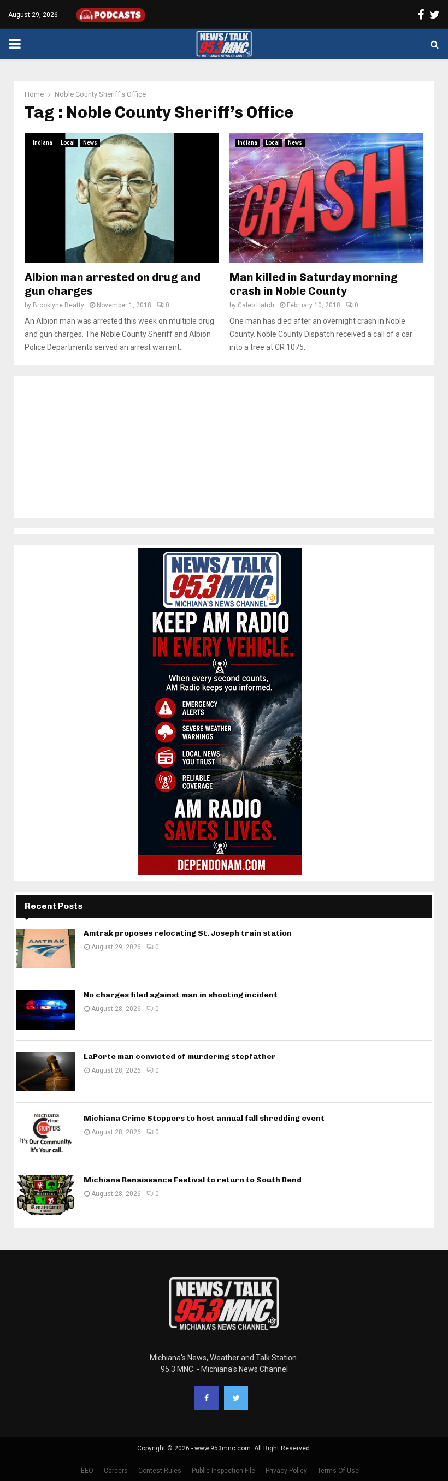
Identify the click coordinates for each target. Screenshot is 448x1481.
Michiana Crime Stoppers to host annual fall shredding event (204, 1118)
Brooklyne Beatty (58, 305)
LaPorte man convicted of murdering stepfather (180, 1056)
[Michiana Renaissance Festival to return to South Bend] (45, 1195)
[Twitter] (236, 1398)
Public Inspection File (223, 1470)
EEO (87, 1470)
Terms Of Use (338, 1470)
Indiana (42, 143)
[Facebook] (206, 1398)
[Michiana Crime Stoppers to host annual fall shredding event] (45, 1133)
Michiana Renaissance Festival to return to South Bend (193, 1180)
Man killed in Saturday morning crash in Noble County (313, 284)
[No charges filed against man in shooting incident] (45, 1010)
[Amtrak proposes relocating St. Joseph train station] (45, 948)
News (90, 143)
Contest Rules (159, 1470)
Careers (116, 1470)
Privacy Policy (286, 1470)
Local (68, 143)
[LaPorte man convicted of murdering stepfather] (45, 1071)
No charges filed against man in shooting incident (181, 995)
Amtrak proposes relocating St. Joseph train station (188, 933)
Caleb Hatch (256, 305)
